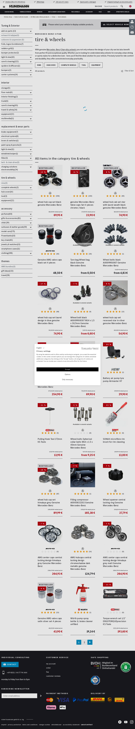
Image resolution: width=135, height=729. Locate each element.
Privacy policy (86, 348)
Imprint (95, 348)
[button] (41, 348)
